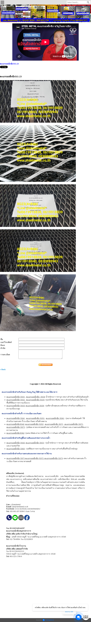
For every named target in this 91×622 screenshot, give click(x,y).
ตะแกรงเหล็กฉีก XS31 (16, 397)
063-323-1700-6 (16, 556)
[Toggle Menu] (85, 616)
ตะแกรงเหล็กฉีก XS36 (35, 406)
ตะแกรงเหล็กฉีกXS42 (15, 424)
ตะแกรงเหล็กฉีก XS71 (54, 424)
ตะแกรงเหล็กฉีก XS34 (35, 397)
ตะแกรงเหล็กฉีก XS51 (35, 418)
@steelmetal (15, 504)
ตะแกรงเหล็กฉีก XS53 (35, 443)
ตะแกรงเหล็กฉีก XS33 (16, 406)
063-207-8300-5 (19, 511)
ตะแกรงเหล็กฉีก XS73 (53, 458)
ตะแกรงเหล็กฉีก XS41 (16, 418)
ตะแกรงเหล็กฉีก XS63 (16, 449)
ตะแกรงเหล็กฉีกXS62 (15, 433)
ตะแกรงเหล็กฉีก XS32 (16, 400)
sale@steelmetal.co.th (20, 507)
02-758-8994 (15, 539)
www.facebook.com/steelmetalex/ (27, 509)
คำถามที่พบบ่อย (12, 496)
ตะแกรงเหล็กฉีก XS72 (73, 424)
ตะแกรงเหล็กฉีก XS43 (16, 443)
